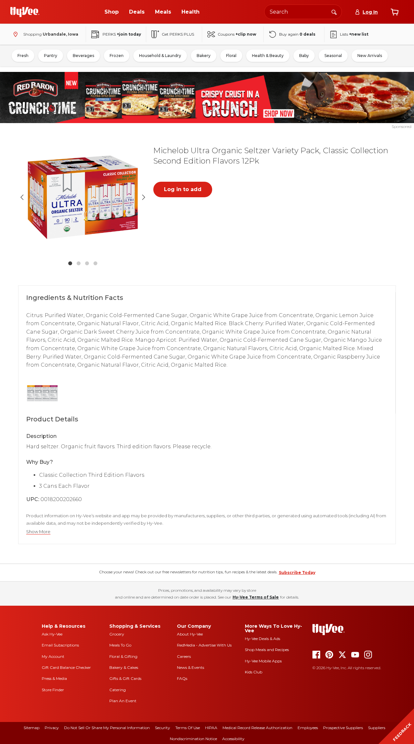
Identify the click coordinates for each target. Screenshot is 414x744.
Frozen (117, 55)
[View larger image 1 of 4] (83, 197)
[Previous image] (22, 197)
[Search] (334, 11)
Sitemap (31, 727)
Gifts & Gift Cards (125, 678)
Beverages (83, 55)
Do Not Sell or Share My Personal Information (107, 727)
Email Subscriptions (60, 645)
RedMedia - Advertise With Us (204, 645)
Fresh (22, 55)
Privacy (52, 727)
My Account (53, 656)
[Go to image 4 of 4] (95, 263)
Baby (304, 55)
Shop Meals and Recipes (267, 649)
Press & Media (54, 678)
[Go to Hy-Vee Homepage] (24, 12)
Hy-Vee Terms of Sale (256, 597)
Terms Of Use (187, 727)
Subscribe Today (297, 572)
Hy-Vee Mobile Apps (263, 660)
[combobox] (303, 12)
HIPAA (211, 727)
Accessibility (233, 738)
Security (162, 727)
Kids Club (253, 672)
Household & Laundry (160, 55)
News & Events (190, 667)
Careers (184, 656)
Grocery (116, 634)
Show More (38, 531)
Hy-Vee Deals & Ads (262, 638)
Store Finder (53, 689)
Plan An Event (122, 700)
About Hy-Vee (190, 634)
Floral (231, 55)
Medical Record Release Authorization (257, 727)
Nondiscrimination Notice (193, 738)
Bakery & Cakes (123, 667)
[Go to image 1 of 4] (70, 263)
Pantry (50, 55)
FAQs (182, 678)
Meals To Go (120, 645)
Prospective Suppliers (343, 727)
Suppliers (376, 727)
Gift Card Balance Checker (66, 667)
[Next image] (143, 197)
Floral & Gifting (123, 656)
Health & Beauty (268, 55)
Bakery (204, 55)
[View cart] (395, 12)
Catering (117, 689)
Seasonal (333, 55)
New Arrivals (369, 55)
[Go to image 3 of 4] (87, 263)
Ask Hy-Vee (52, 634)
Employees (308, 727)
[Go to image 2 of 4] (78, 263)
